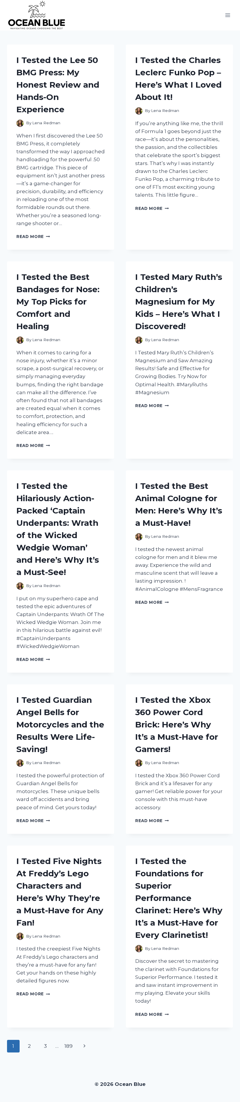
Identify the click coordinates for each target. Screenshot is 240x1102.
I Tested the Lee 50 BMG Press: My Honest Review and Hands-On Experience (57, 84)
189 (68, 1046)
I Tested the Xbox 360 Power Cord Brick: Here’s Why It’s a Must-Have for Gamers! (176, 724)
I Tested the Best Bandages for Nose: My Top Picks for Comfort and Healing (58, 301)
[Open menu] (227, 15)
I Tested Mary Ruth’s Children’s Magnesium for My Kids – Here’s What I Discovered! (178, 301)
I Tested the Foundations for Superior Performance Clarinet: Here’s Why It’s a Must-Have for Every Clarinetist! (178, 898)
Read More (33, 236)
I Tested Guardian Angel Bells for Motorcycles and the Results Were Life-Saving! (60, 724)
